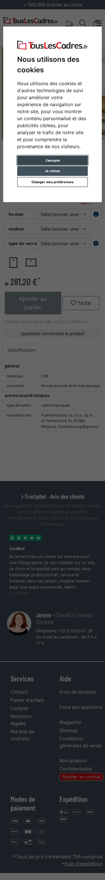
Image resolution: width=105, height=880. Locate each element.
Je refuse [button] (52, 171)
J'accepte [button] (52, 160)
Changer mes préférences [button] (53, 182)
